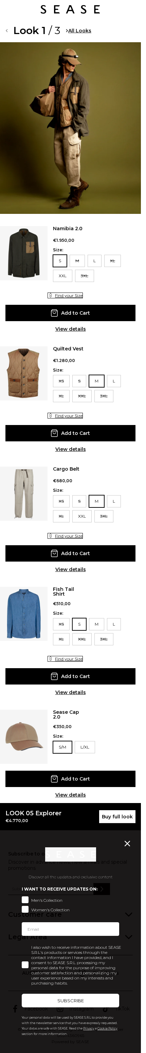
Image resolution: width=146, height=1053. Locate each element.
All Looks (79, 31)
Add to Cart (75, 313)
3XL (84, 275)
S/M (62, 747)
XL (112, 260)
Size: (58, 250)
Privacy (88, 1028)
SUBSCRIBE (70, 1000)
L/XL (84, 747)
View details (70, 329)
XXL (63, 275)
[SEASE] (70, 9)
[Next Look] (67, 30)
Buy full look (117, 817)
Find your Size (69, 295)
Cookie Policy (107, 1028)
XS (61, 380)
